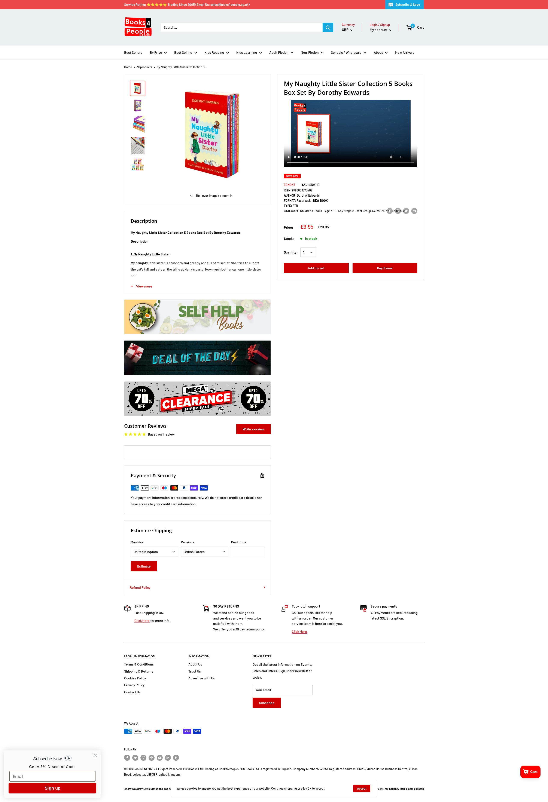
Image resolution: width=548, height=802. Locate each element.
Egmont (289, 185)
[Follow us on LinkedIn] (168, 758)
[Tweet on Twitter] (406, 210)
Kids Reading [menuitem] (214, 52)
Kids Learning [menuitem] (246, 52)
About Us (195, 664)
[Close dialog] (95, 755)
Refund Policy (140, 587)
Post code (238, 542)
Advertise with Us (201, 678)
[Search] (328, 27)
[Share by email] (414, 210)
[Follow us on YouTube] (160, 758)
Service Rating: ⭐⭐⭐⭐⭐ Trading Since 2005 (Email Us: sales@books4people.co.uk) (187, 4)
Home (128, 67)
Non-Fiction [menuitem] (310, 52)
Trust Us (194, 671)
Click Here (142, 620)
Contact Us (132, 692)
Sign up (52, 788)
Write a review (253, 429)
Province (188, 542)
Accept (361, 788)
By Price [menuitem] (156, 52)
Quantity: (291, 252)
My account (379, 29)
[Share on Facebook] (390, 210)
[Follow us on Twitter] (135, 758)
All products (144, 67)
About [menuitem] (378, 52)
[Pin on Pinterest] (398, 210)
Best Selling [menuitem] (183, 52)
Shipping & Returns (138, 671)
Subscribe (266, 703)
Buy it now (385, 268)
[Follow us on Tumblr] (176, 758)
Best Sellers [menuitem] (133, 52)
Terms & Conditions (139, 664)
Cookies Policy (135, 678)
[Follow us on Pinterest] (152, 758)
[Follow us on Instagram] (143, 758)
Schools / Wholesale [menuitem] (346, 52)
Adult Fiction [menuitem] (279, 52)
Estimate (144, 566)
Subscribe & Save (407, 4)
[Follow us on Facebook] (127, 758)
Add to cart (316, 268)
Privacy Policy (134, 685)
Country (137, 542)
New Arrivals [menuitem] (404, 52)
